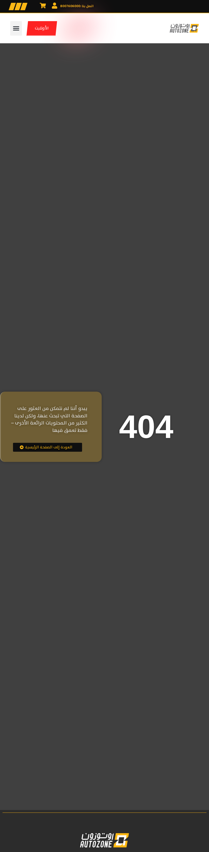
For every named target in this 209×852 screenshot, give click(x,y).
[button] (16, 28)
